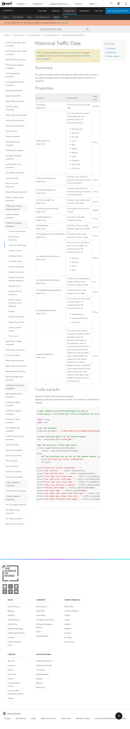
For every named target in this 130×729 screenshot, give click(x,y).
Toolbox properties (13, 472)
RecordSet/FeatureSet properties (14, 378)
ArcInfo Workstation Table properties (16, 52)
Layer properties (12, 178)
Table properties (12, 445)
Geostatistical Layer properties (13, 166)
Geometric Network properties (13, 157)
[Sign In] (126, 4)
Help (29, 17)
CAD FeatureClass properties (12, 75)
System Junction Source (15, 329)
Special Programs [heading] (43, 654)
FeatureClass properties (15, 120)
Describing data (34, 35)
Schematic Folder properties (12, 421)
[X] (10, 586)
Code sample (113, 56)
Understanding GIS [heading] (72, 600)
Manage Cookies (83, 718)
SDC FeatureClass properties (12, 429)
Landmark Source (16, 256)
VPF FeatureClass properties (12, 511)
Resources (69, 11)
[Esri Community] (5, 591)
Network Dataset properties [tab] (13, 224)
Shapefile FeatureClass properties (14, 438)
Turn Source (13, 336)
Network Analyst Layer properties (14, 199)
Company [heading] (11, 654)
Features (56, 11)
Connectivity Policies (17, 231)
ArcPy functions (18, 35)
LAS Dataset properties (14, 173)
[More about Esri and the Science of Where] (10, 573)
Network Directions (16, 272)
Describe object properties (12, 108)
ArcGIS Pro (8, 10)
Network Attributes (16, 267)
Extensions (84, 11)
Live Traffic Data (15, 261)
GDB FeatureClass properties (12, 143)
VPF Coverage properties (15, 505)
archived (71, 53)
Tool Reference (43, 17)
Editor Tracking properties (16, 115)
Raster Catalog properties (15, 366)
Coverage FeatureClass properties (14, 83)
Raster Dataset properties (15, 371)
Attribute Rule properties (15, 60)
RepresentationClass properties (13, 395)
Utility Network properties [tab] (12, 498)
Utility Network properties (16, 491)
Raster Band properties (14, 361)
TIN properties (11, 461)
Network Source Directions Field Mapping (15, 303)
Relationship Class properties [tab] (14, 387)
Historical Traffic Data (17, 245)
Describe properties (51, 35)
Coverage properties (13, 90)
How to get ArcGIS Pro (117, 11)
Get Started (18, 17)
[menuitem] (17, 606)
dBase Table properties (14, 101)
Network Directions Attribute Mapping (16, 279)
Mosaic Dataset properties (16, 192)
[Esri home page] (7, 4)
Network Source (15, 286)
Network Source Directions (15, 293)
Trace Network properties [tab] (12, 484)
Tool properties (11, 466)
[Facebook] (5, 586)
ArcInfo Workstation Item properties (15, 44)
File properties (11, 131)
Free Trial (98, 11)
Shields (11, 311)
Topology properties (13, 477)
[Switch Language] (118, 3)
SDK (66, 17)
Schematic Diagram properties (13, 412)
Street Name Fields (16, 322)
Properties (111, 52)
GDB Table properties (14, 150)
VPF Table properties (14, 519)
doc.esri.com (63, 23)
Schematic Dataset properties (12, 404)
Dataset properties (12, 96)
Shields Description (17, 317)
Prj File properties (12, 355)
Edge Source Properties (14, 238)
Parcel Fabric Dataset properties (13, 343)
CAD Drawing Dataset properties (14, 66)
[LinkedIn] (16, 586)
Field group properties (14, 126)
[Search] (111, 3)
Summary (111, 48)
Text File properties (13, 455)
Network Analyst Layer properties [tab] (13, 207)
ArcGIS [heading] (10, 600)
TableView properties (14, 450)
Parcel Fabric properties (15, 350)
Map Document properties (11, 185)
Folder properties (12, 136)
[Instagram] (10, 591)
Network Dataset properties (73, 35)
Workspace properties (14, 524)
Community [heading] (41, 600)
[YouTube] (16, 591)
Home (6, 17)
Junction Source (15, 251)
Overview (42, 11)
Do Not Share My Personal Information (110, 718)
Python (57, 17)
